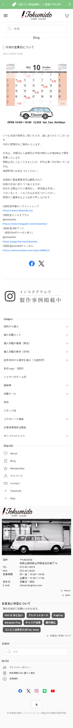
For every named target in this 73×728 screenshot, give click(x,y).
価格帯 (7, 385)
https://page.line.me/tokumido (20, 241)
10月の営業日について (19, 47)
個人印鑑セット (12, 335)
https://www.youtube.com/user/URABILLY (26, 250)
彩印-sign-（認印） (14, 368)
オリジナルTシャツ (14, 436)
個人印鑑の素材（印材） (17, 351)
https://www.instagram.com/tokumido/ (25, 223)
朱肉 (6, 402)
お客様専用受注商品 (15, 427)
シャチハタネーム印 (15, 377)
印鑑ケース (10, 393)
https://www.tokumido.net (18, 210)
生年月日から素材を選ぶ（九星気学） (25, 360)
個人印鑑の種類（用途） (17, 343)
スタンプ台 (10, 410)
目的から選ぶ (11, 326)
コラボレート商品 (14, 419)
